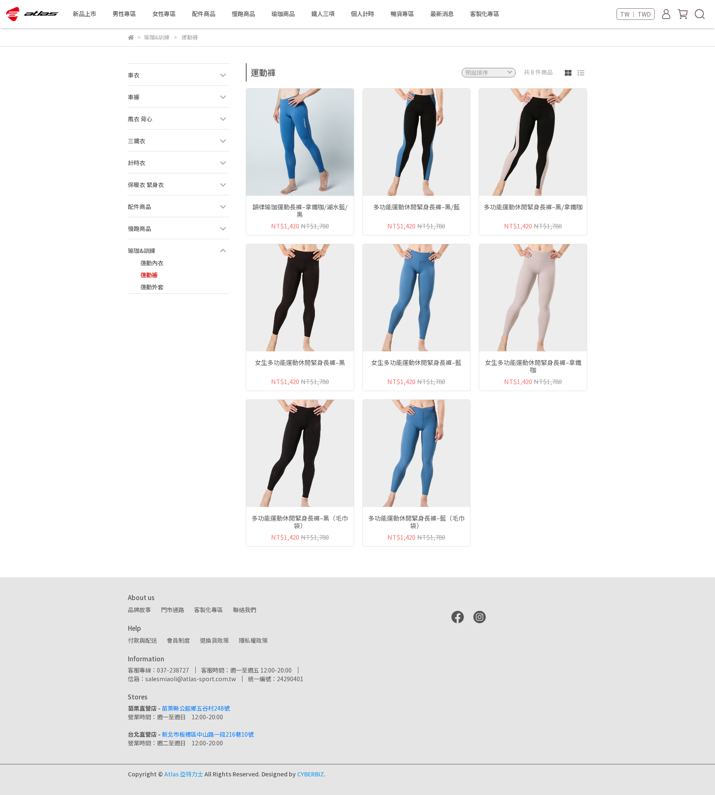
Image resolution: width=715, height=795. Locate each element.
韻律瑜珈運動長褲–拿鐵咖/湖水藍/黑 (300, 210)
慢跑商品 (139, 228)
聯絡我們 (244, 609)
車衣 (133, 75)
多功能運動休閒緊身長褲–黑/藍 (416, 207)
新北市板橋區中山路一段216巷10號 (208, 734)
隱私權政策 (253, 640)
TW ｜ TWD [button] (635, 14)
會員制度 (178, 640)
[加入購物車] (311, 142)
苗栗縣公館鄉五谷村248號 (196, 708)
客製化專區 (484, 14)
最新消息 (441, 14)
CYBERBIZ (310, 774)
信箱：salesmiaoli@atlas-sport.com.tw (182, 679)
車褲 (133, 97)
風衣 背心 (140, 119)
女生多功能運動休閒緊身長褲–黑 (300, 363)
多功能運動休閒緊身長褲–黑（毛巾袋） (300, 521)
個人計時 (362, 14)
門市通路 (172, 609)
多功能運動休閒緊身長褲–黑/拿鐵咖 (533, 207)
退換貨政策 (214, 640)
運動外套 (151, 287)
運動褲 (149, 275)
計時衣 (136, 163)
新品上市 (84, 14)
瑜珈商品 (283, 14)
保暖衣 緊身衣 (146, 184)
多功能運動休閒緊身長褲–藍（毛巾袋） (416, 521)
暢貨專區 (402, 14)
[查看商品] (288, 142)
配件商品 (139, 206)
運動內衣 (151, 263)
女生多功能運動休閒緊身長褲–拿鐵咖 (533, 366)
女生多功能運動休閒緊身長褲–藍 (416, 363)
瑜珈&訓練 (141, 250)
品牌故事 (139, 609)
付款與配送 (142, 640)
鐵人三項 (322, 14)
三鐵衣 (136, 141)
